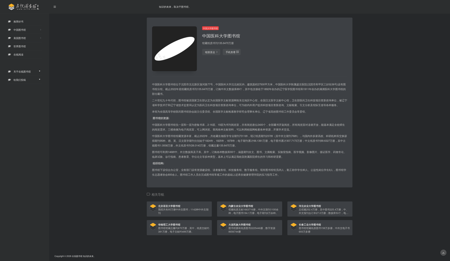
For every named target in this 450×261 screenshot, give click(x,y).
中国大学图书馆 (210, 28)
